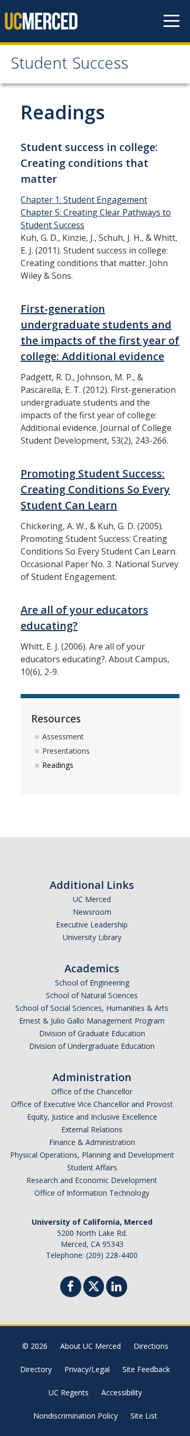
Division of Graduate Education (92, 1033)
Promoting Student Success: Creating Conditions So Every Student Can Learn (95, 489)
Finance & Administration (92, 1142)
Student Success (69, 65)
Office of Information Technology (91, 1193)
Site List (143, 1416)
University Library (92, 937)
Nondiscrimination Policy (75, 1416)
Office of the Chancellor (91, 1091)
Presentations (66, 751)
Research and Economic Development (91, 1180)
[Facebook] (71, 1288)
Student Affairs (92, 1167)
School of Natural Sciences (92, 995)
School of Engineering (92, 983)
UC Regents (69, 1392)
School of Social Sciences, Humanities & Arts (91, 1008)
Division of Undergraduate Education (92, 1046)
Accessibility (121, 1392)
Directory (36, 1369)
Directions (151, 1346)
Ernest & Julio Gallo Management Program (92, 1021)
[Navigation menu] (171, 21)
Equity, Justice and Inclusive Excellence (92, 1117)
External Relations (91, 1129)
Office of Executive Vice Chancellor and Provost (92, 1104)
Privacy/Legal (87, 1369)
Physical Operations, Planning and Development (92, 1155)
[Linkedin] (116, 1288)
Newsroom (92, 912)
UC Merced (92, 899)
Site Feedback (146, 1369)
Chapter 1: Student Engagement (84, 199)
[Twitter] (94, 1285)
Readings (57, 765)
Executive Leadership (92, 924)
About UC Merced (90, 1346)
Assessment (63, 736)
